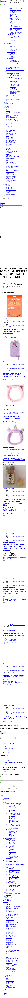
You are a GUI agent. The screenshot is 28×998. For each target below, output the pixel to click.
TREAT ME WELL (11, 180)
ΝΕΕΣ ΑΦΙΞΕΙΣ (7, 900)
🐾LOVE (5, 896)
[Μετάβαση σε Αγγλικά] (15, 198)
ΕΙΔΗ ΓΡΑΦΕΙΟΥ (14, 92)
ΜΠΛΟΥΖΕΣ (13, 49)
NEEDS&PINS (10, 158)
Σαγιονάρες (13, 50)
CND (7, 125)
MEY (7, 154)
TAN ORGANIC (10, 174)
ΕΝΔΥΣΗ (9, 45)
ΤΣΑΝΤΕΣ (10, 59)
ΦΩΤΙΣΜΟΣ (13, 94)
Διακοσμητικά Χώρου (15, 91)
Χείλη (10, 836)
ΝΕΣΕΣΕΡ (9, 64)
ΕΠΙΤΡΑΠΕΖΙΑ (10, 96)
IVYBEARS (9, 141)
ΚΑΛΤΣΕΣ (13, 46)
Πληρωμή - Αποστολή (8, 748)
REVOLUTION (10, 167)
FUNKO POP (9, 134)
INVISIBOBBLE (10, 143)
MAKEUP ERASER (11, 151)
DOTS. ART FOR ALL (12, 129)
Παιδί (5, 98)
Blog (4, 994)
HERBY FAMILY (10, 138)
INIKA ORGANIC (11, 140)
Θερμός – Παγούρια (15, 82)
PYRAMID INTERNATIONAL (14, 165)
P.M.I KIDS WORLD (11, 163)
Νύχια (11, 39)
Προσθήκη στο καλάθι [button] (8, 362)
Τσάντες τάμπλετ (14, 61)
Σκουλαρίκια (13, 57)
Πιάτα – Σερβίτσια (14, 84)
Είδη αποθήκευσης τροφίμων (13, 99)
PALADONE (9, 162)
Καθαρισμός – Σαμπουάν (16, 32)
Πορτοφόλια (13, 60)
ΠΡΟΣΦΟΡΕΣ (6, 899)
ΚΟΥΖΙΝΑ (10, 80)
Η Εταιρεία (6, 758)
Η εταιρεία (5, 993)
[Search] (23, 206)
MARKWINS (9, 152)
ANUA (8, 111)
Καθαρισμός (13, 15)
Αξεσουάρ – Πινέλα (15, 36)
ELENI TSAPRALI (11, 130)
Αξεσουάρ (12, 21)
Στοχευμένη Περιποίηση (16, 17)
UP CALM (9, 975)
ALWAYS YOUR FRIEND (13, 112)
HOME (5, 71)
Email (1, 731)
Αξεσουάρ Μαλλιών (15, 30)
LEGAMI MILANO (11, 147)
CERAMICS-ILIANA (11, 122)
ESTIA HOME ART (11, 133)
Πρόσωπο (12, 40)
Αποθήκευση (13, 81)
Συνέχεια (13, 791)
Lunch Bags (13, 87)
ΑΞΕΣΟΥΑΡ (13, 12)
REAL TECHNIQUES (12, 166)
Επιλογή (5, 318)
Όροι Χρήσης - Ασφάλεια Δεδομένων (12, 762)
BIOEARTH (9, 116)
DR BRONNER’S (11, 188)
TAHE (8, 173)
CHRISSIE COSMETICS (12, 120)
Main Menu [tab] (6, 798)
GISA (7, 136)
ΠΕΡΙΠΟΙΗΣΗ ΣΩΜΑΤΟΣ (14, 18)
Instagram (8, 743)
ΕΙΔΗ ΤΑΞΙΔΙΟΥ (10, 95)
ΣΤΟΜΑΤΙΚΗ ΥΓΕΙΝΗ (12, 68)
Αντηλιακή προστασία (15, 10)
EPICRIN (8, 131)
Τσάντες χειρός (14, 63)
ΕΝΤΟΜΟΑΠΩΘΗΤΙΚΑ (12, 67)
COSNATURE (10, 126)
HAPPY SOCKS (10, 137)
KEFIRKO (9, 144)
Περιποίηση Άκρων (15, 26)
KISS (7, 145)
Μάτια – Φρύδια (14, 37)
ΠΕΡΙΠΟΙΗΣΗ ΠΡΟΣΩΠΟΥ (14, 8)
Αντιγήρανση (13, 11)
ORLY (8, 161)
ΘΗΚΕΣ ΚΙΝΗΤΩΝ (15, 76)
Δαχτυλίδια (13, 54)
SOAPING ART (10, 172)
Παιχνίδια (8, 895)
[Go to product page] (15, 306)
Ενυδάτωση (13, 14)
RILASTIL (9, 169)
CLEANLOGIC (10, 123)
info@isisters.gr (7, 771)
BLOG (5, 195)
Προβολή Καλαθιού (5, 791)
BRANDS (6, 107)
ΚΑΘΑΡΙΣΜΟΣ (11, 77)
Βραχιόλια (12, 53)
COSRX (8, 127)
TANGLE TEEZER (11, 176)
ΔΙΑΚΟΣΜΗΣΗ (11, 88)
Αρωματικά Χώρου (15, 89)
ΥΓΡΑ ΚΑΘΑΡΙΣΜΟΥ (16, 78)
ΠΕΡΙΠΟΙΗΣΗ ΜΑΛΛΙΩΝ (14, 29)
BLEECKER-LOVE (11, 118)
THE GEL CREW (10, 177)
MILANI (8, 155)
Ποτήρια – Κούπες (14, 85)
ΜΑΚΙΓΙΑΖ (10, 35)
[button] (2, 204)
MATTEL (8, 149)
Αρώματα (12, 22)
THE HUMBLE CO (11, 179)
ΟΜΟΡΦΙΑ (6, 6)
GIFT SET (5, 976)
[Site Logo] (2, 4)
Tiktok (13, 743)
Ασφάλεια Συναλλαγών (9, 753)
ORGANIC (6, 184)
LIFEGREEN (9, 148)
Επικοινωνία (6, 760)
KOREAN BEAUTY (8, 897)
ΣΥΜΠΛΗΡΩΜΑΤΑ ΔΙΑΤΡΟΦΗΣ (15, 70)
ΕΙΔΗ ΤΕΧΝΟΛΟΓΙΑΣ (13, 73)
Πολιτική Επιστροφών (8, 750)
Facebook (3, 743)
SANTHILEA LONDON (12, 170)
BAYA (8, 113)
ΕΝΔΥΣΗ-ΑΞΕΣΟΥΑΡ (9, 43)
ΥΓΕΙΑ (5, 65)
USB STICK (13, 74)
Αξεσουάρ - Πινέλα (15, 370)
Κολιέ (11, 56)
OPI (7, 159)
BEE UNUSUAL (10, 119)
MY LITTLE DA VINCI (12, 156)
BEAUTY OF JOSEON (12, 115)
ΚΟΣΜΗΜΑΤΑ (11, 52)
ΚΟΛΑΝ (12, 47)
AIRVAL (8, 109)
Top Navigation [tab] (7, 799)
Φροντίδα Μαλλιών (15, 33)
